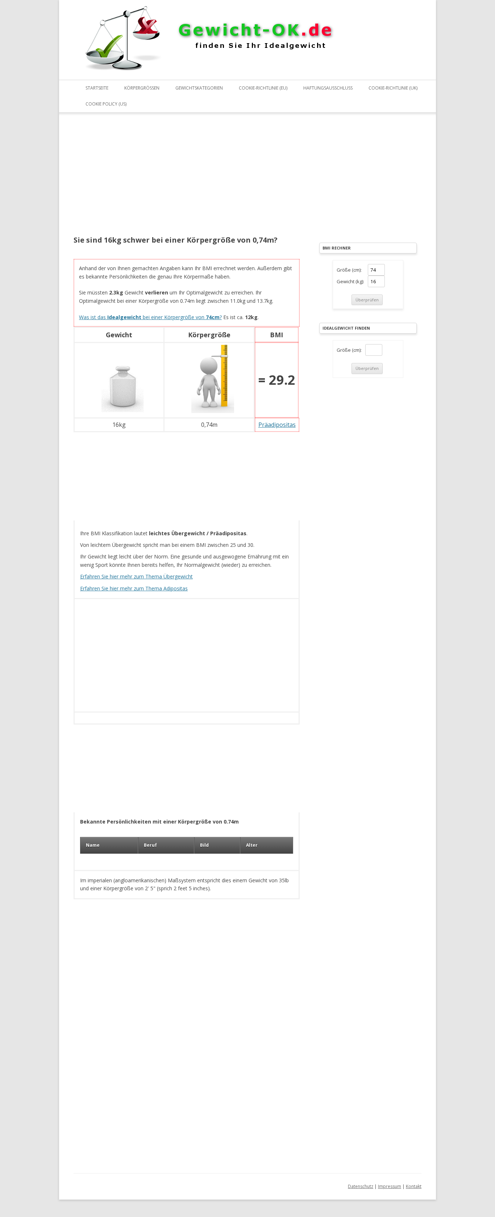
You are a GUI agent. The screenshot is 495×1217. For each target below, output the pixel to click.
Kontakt (413, 1186)
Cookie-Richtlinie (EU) (263, 88)
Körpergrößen (141, 88)
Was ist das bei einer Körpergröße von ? (150, 317)
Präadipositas (277, 425)
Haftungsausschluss (328, 88)
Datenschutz (360, 1186)
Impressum (389, 1186)
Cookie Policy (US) (106, 104)
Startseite (97, 88)
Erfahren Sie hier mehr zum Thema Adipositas (134, 588)
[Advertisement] (187, 179)
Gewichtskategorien (199, 88)
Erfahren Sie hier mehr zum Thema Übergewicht (136, 576)
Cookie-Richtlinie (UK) (393, 88)
